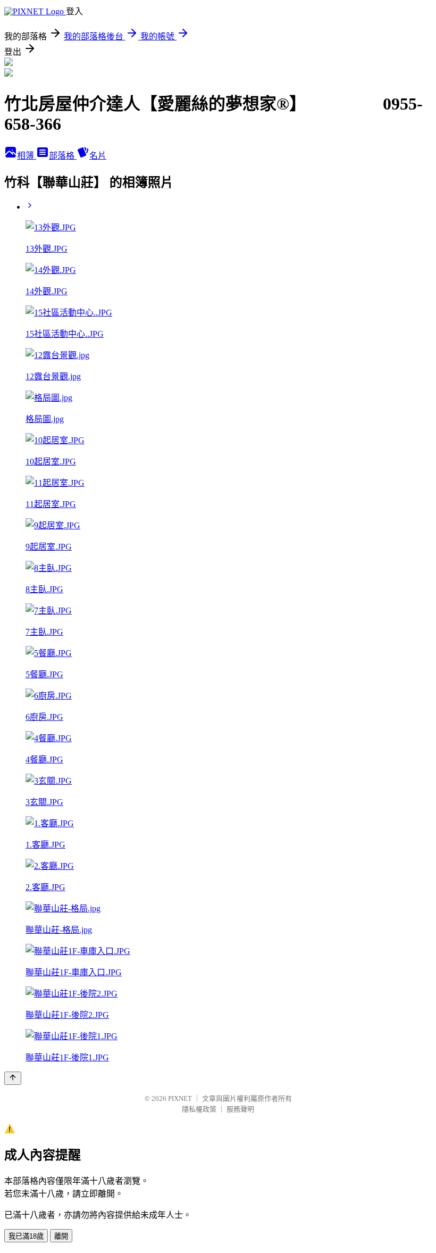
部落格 (63, 155)
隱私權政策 (199, 1109)
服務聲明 (240, 1109)
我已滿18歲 (26, 1236)
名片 (97, 155)
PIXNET (180, 1098)
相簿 (26, 155)
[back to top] (12, 1078)
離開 (61, 1236)
